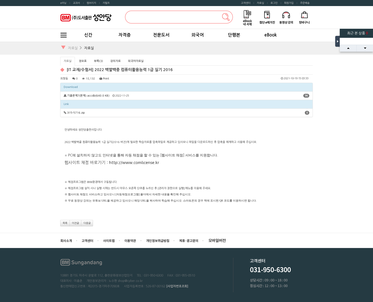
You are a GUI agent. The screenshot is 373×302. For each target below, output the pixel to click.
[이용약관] (130, 240)
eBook (270, 35)
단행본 (234, 35)
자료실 (260, 3)
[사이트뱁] (109, 240)
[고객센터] (87, 240)
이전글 (75, 223)
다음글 (87, 223)
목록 (65, 223)
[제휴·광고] (188, 240)
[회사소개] (66, 240)
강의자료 (115, 61)
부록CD (98, 61)
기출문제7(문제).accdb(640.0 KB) (88, 95)
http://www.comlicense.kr (134, 163)
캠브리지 (91, 3)
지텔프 (106, 3)
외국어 (197, 35)
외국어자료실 (136, 61)
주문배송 (305, 3)
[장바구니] (304, 17)
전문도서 (161, 35)
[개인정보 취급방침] (157, 240)
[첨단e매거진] (267, 17)
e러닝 (63, 3)
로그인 (274, 3)
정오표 (83, 61)
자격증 (125, 35)
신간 (88, 35)
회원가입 (289, 3)
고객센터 (245, 3)
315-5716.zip (76, 112)
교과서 (76, 3)
